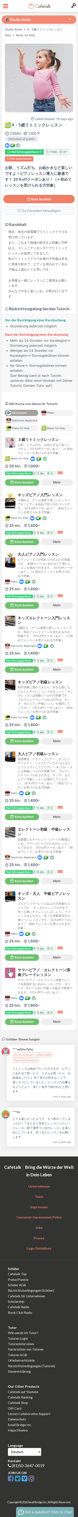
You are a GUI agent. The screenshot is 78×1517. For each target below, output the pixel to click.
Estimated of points (21, 139)
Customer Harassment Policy (39, 1217)
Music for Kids (25, 35)
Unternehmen (39, 1186)
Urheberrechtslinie (21, 1360)
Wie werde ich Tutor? (23, 1333)
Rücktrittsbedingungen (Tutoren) (31, 1366)
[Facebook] (11, 1479)
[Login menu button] (73, 6)
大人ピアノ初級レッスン (38, 754)
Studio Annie (13, 29)
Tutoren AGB (17, 1355)
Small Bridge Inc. (20, 1425)
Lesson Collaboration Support (29, 1414)
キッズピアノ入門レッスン (40, 495)
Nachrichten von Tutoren (25, 1349)
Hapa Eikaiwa (18, 1430)
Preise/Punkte (18, 1279)
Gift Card (14, 1408)
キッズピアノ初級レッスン (40, 682)
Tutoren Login (18, 1338)
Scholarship (16, 1301)
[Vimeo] (25, 1479)
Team (39, 1196)
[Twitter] (18, 1479)
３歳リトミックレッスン (38, 439)
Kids (8, 35)
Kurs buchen (41, 199)
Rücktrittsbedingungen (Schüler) (31, 1290)
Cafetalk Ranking (20, 1397)
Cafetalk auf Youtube (23, 1392)
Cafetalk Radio (18, 1307)
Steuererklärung (19, 1371)
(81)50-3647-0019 (28, 1465)
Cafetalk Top (17, 1274)
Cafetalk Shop (18, 1403)
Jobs (39, 1227)
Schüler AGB (17, 1285)
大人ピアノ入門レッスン (38, 554)
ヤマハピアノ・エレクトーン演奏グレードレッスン (44, 972)
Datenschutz (17, 1419)
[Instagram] (31, 1479)
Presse (39, 1238)
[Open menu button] (5, 6)
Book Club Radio (20, 1312)
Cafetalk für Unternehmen (26, 1296)
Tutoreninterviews (21, 1344)
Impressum (39, 1207)
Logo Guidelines (39, 1248)
